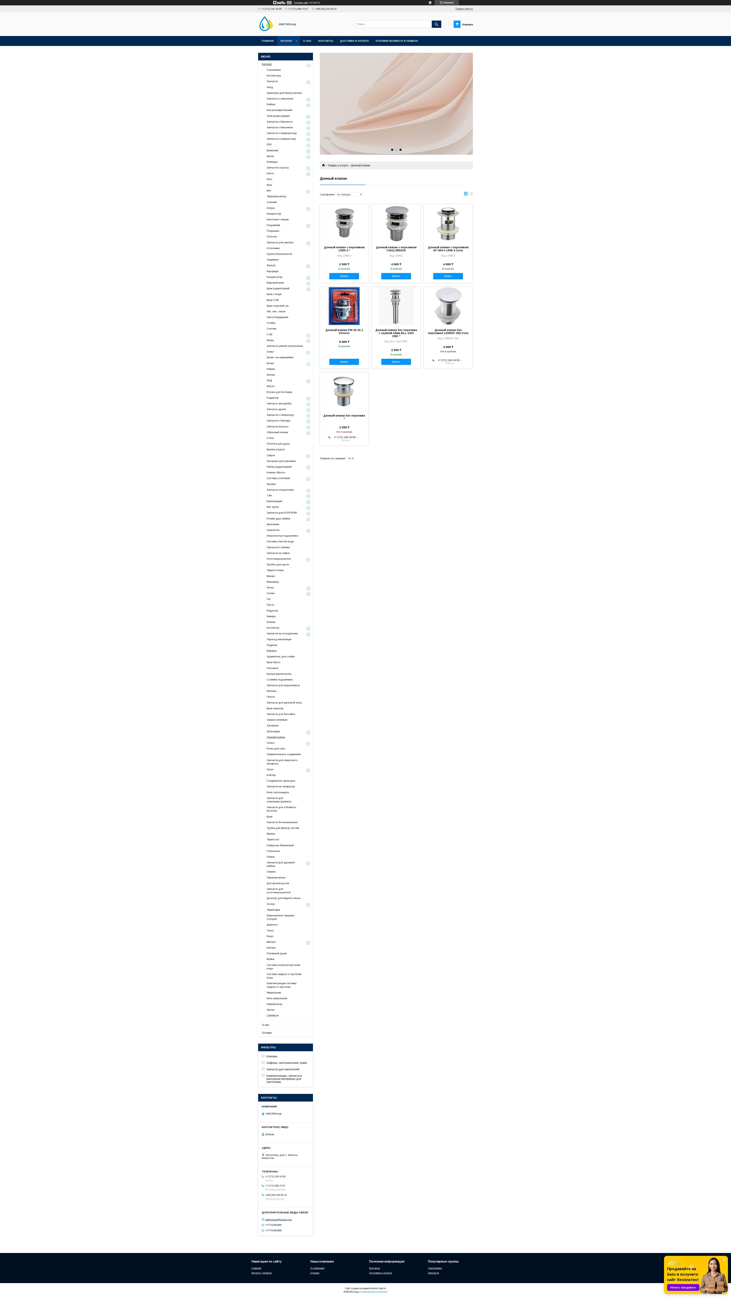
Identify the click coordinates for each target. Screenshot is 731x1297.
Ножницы (272, 161)
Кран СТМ (273, 300)
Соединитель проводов (281, 780)
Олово (271, 593)
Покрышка (273, 230)
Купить (344, 276)
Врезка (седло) (276, 449)
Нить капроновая (277, 998)
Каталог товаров (261, 1272)
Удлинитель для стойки (280, 656)
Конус (270, 936)
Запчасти (272, 81)
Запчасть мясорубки (279, 403)
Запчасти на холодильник (282, 633)
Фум (269, 184)
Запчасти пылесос (278, 426)
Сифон (271, 455)
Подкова (272, 645)
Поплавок (272, 668)
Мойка (270, 959)
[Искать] (436, 24)
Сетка (270, 438)
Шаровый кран (275, 282)
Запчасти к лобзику (278, 547)
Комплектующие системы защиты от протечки (281, 985)
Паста (270, 604)
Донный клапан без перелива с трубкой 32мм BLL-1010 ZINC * (396, 333)
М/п (269, 190)
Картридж (273, 271)
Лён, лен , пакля (276, 311)
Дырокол (272, 924)
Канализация (274, 501)
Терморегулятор (276, 196)
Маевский (272, 150)
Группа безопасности (279, 253)
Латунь (271, 208)
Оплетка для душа (278, 443)
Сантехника (274, 69)
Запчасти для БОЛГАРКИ (282, 512)
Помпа (271, 856)
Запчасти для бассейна (281, 714)
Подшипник (273, 225)
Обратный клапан (277, 432)
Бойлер (271, 775)
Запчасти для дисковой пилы (284, 702)
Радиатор (273, 397)
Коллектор (273, 627)
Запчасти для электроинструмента (279, 800)
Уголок (271, 904)
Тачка (270, 930)
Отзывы (267, 1032)
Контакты (325, 40)
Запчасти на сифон (278, 553)
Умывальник (274, 992)
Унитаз (271, 1009)
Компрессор (274, 213)
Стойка (271, 322)
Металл (271, 942)
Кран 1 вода (274, 294)
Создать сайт (301, 2)
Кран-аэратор (275, 708)
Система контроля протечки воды (283, 967)
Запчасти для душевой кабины (280, 864)
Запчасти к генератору (280, 414)
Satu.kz (382, 1288)
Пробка (271, 484)
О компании (317, 1268)
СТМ (269, 334)
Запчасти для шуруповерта (283, 685)
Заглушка (272, 725)
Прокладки (273, 731)
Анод (270, 87)
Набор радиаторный (279, 466)
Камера (271, 616)
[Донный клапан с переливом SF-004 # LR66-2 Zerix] (448, 223)
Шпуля (270, 386)
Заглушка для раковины (281, 461)
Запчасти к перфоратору (282, 133)
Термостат (273, 839)
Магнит (271, 576)
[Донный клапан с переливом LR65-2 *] (344, 223)
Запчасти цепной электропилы (285, 345)
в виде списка (471, 194)
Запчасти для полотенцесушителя (279, 891)
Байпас (271, 104)
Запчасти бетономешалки (282, 822)
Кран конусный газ (278, 305)
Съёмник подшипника (280, 679)
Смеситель (273, 530)
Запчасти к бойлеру (278, 420)
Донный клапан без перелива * (344, 417)
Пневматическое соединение (284, 754)
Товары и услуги (337, 165)
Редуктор (272, 610)
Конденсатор (274, 277)
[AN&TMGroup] (266, 31)
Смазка (271, 871)
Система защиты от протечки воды (284, 976)
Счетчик (271, 328)
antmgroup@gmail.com (278, 1219)
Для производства (278, 883)
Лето (269, 179)
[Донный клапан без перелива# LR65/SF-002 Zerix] (448, 306)
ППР (269, 144)
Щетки (270, 156)
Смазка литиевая (277, 719)
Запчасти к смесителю (280, 98)
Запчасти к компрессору (281, 138)
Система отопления (278, 478)
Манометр (273, 581)
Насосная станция (278, 219)
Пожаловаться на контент (374, 1292)
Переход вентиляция (279, 639)
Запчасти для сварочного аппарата (282, 762)
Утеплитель (273, 851)
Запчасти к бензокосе (280, 121)
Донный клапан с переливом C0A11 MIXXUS (396, 249)
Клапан (271, 622)
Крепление (273, 524)
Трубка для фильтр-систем (283, 828)
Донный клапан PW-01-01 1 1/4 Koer (344, 331)
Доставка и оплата (354, 40)
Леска (270, 587)
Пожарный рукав (277, 953)
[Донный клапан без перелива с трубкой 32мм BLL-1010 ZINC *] (396, 306)
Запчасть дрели (276, 409)
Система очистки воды (280, 541)
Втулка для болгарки (279, 392)
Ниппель (272, 691)
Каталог (286, 40)
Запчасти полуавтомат (280, 489)
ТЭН (269, 495)
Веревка (272, 650)
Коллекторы (274, 75)
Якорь (270, 340)
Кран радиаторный (278, 288)
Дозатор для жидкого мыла (283, 898)
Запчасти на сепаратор (281, 786)
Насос (270, 173)
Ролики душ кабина (278, 518)
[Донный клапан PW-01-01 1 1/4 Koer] (344, 306)
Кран (269, 816)
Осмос (271, 742)
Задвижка (273, 259)
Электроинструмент (278, 116)
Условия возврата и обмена (397, 40)
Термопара (273, 909)
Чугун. (270, 769)
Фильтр (271, 265)
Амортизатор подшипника (282, 535)
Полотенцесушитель (279, 558)
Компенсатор (274, 1004)
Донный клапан (276, 737)
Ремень (271, 369)
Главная (268, 40)
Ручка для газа (276, 748)
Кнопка (271, 374)
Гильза (271, 696)
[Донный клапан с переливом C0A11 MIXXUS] (396, 223)
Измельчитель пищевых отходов (280, 917)
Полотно (272, 236)
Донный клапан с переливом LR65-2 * (344, 249)
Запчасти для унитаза (280, 242)
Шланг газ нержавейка (280, 357)
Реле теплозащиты (278, 792)
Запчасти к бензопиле (280, 127)
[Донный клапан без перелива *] (344, 392)
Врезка (271, 833)
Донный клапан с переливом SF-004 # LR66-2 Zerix (448, 249)
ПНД (269, 380)
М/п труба (273, 507)
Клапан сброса (276, 472)
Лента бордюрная (277, 317)
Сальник (272, 202)
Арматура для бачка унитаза (284, 92)
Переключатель (276, 877)
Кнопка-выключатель (279, 673)
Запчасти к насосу (278, 167)
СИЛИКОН (273, 1015)
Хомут (270, 351)
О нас (307, 40)
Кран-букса (273, 662)
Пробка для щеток (278, 564)
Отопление (273, 248)
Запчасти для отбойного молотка (281, 809)
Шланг (270, 363)
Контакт (271, 947)
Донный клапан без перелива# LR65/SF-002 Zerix (448, 331)
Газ (269, 599)
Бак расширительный (279, 110)
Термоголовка (275, 570)
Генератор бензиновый (280, 845)
